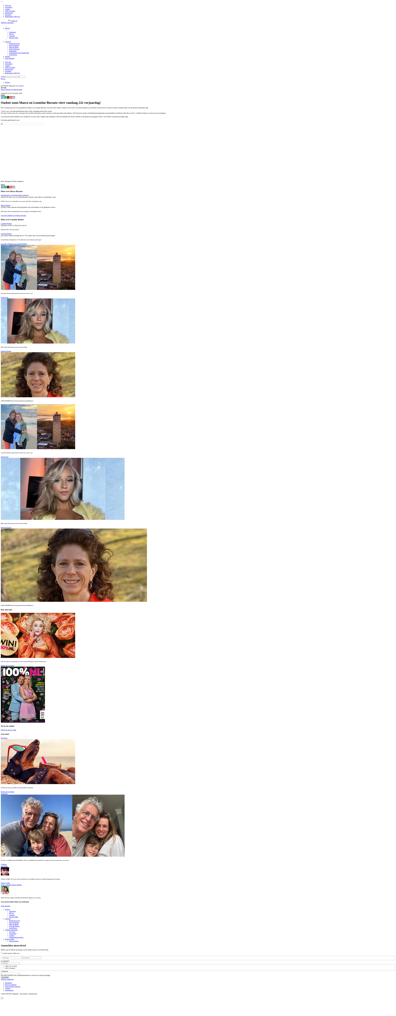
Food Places (13, 928)
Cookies (7, 988)
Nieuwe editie (5, 883)
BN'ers (3, 79)
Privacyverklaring (10, 985)
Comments (4, 971)
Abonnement (9, 990)
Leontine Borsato (16, 89)
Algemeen (4, 794)
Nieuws (7, 82)
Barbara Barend (6, 351)
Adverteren (8, 7)
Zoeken (3, 77)
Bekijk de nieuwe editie (8, 730)
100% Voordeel (10, 11)
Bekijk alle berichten (7, 665)
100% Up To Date (11, 966)
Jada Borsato (5, 195)
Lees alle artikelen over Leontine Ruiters (14, 244)
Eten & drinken (14, 922)
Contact (7, 9)
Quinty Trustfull (6, 885)
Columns (4, 864)
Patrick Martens (17, 885)
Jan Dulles (4, 866)
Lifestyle (8, 919)
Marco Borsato (6, 89)
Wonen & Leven (14, 921)
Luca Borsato (14, 195)
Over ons (8, 5)
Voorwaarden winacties (12, 986)
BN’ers (11, 913)
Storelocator (9, 13)
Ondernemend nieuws (16, 937)
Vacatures (8, 15)
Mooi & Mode (13, 924)
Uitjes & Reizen (14, 926)
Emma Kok (4, 297)
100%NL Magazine (7, 23)
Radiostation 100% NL (12, 16)
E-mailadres (5, 961)
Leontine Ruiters (6, 223)
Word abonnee (5, 906)
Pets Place (4, 738)
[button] (9, 21)
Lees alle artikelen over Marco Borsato (13, 215)
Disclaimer (8, 983)
